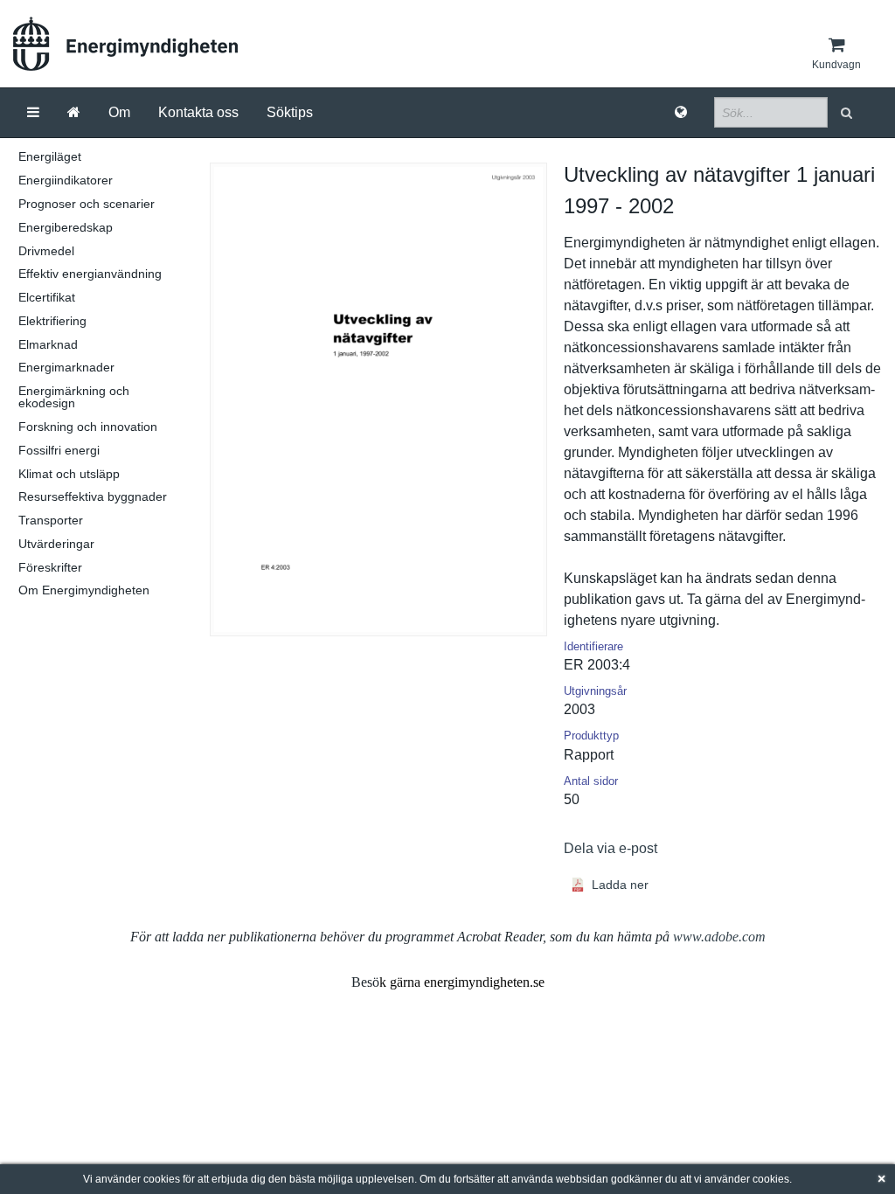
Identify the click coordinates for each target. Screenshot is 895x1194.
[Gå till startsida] (73, 112)
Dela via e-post (610, 848)
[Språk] (681, 112)
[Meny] (33, 112)
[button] (848, 112)
